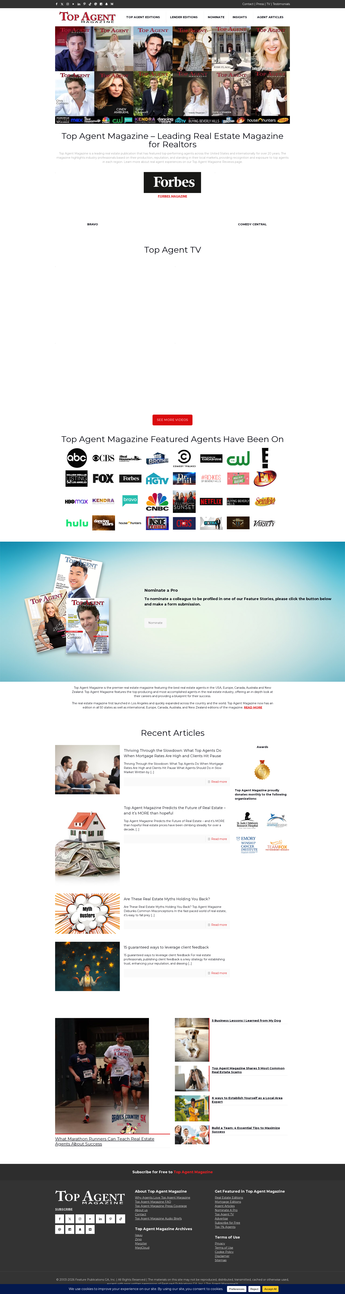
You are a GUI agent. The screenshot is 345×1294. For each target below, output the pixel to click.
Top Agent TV (224, 1214)
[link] (247, 820)
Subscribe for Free (227, 1223)
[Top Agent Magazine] (87, 17)
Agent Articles (225, 1206)
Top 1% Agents (225, 1227)
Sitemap (221, 1260)
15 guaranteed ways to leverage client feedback (167, 947)
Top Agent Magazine (193, 1172)
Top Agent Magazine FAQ (153, 1202)
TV (268, 4)
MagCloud (142, 1247)
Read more (219, 782)
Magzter (141, 1243)
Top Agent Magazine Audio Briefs (158, 1218)
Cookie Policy (224, 1252)
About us (141, 1210)
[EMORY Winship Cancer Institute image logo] (247, 845)
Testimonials (281, 4)
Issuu (138, 1235)
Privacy (220, 1243)
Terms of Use (224, 1247)
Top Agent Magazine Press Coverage (161, 1206)
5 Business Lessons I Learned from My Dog (246, 1020)
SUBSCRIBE (63, 1209)
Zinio (138, 1239)
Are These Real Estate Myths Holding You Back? (167, 899)
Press (260, 4)
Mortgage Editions (228, 1202)
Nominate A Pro (226, 1210)
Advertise (221, 1218)
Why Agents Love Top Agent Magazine (162, 1197)
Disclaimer (222, 1256)
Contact (248, 4)
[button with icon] (59, 1218)
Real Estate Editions (229, 1197)
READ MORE (253, 707)
